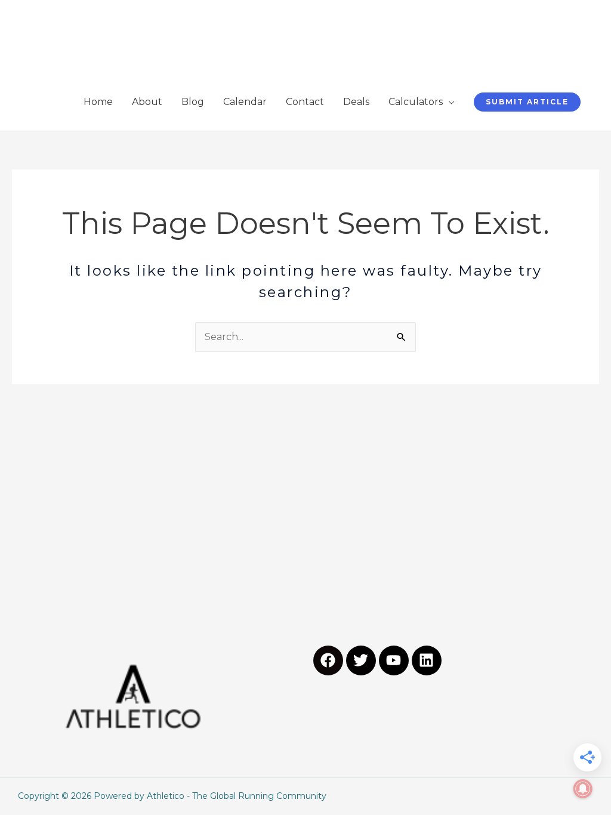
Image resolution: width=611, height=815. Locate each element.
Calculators (415, 101)
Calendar (245, 101)
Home (98, 101)
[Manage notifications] (583, 788)
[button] (527, 102)
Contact (305, 101)
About (147, 101)
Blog (192, 101)
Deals (356, 101)
